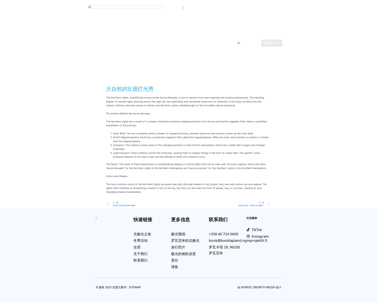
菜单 (102, 42)
